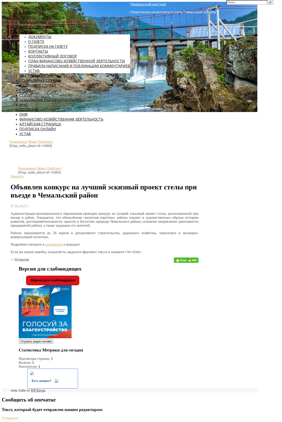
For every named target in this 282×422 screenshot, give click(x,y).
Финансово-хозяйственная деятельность (61, 119)
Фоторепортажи (35, 27)
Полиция (28, 109)
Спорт (25, 90)
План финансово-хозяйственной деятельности (76, 61)
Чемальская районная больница (52, 99)
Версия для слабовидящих (52, 280)
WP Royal (38, 390)
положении (54, 244)
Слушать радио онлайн (36, 341)
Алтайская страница (40, 124)
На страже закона (36, 75)
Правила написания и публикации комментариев (79, 65)
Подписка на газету (48, 46)
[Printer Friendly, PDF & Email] (186, 259)
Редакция (22, 259)
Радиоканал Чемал (23, 142)
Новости (28, 7)
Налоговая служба (37, 85)
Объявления (31, 12)
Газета (25, 32)
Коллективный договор (52, 56)
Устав (34, 70)
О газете (36, 41)
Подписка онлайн (37, 129)
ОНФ (23, 114)
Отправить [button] (10, 418)
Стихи (25, 95)
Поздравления (33, 17)
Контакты (38, 51)
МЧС (23, 104)
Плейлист (45, 142)
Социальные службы (40, 80)
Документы (39, 36)
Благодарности (35, 22)
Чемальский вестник (148, 4)
